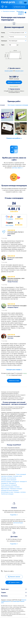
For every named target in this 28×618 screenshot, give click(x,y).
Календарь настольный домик (8, 478)
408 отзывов (9, 225)
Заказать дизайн (9, 70)
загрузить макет (19, 70)
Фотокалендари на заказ (7, 492)
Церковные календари (6, 476)
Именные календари (6, 481)
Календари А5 (12, 483)
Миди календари (5, 488)
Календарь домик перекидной (8, 479)
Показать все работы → (14, 138)
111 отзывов (9, 219)
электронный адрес (18, 522)
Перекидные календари (9, 11)
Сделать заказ (14, 582)
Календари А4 (4, 483)
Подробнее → (14, 514)
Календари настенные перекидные (10, 490)
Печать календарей (21, 474)
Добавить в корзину (14, 82)
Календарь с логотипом (20, 492)
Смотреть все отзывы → (14, 369)
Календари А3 (23, 481)
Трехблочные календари (7, 494)
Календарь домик (17, 476)
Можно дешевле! (14, 86)
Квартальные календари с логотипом (10, 486)
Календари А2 (15, 481)
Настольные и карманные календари (18, 105)
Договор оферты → (17, 167)
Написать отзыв (14, 380)
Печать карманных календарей (9, 485)
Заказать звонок (20, 7)
